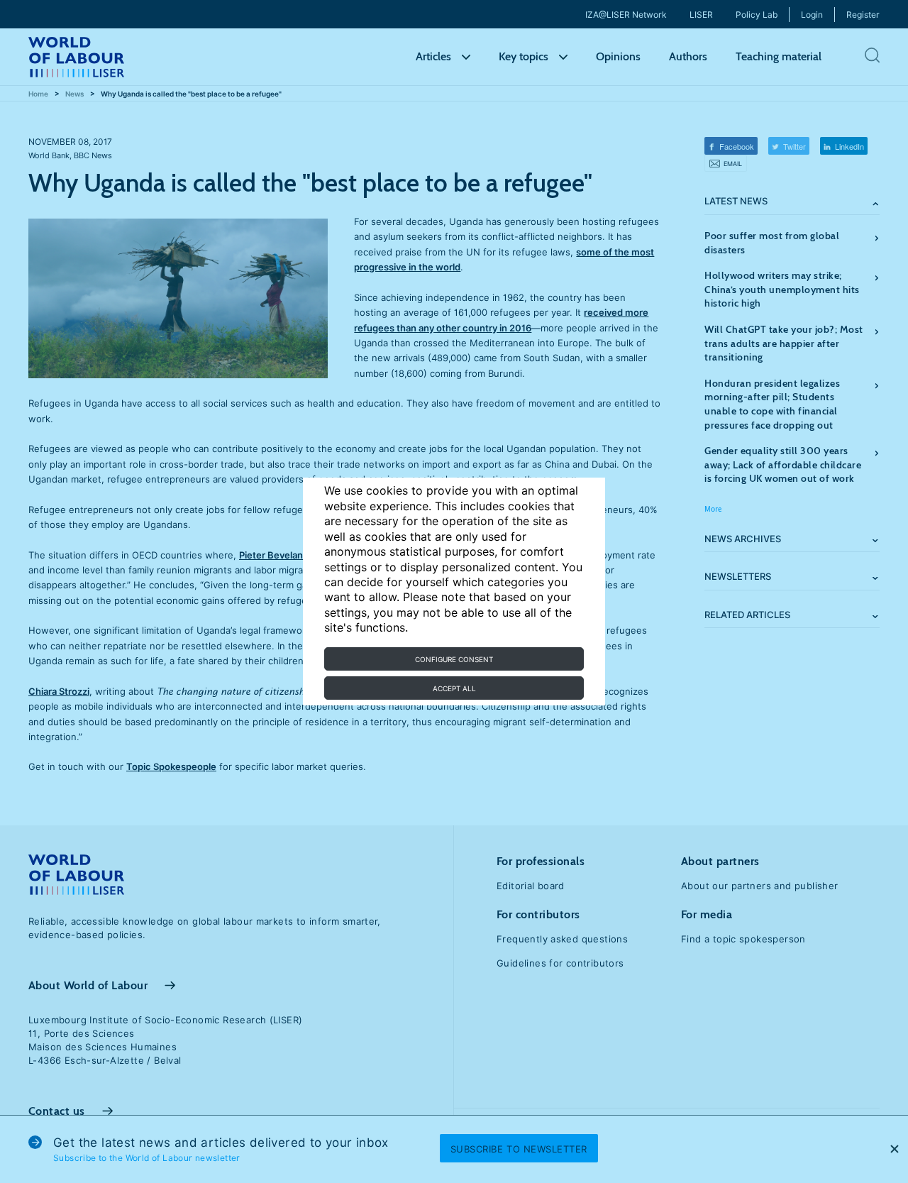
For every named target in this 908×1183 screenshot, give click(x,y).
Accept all (454, 688)
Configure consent (454, 659)
